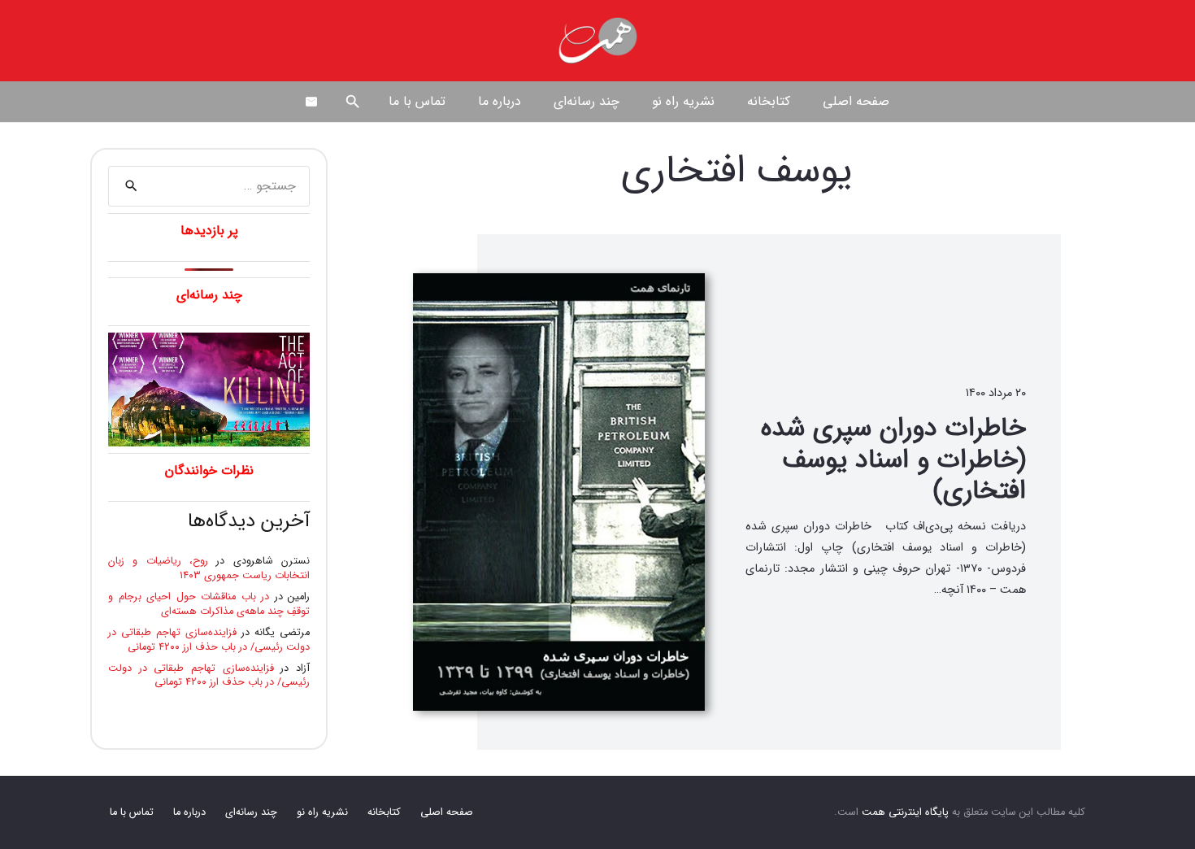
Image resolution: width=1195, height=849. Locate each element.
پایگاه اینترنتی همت (905, 812)
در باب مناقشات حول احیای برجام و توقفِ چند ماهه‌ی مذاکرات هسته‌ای (209, 604)
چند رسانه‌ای (251, 812)
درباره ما (189, 812)
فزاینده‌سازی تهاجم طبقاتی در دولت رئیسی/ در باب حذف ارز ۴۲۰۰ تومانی (209, 640)
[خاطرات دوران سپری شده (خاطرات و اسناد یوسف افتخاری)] (559, 492)
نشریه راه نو (322, 812)
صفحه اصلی (446, 812)
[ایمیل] (311, 102)
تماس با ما (132, 812)
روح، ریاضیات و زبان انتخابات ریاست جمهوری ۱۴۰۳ (209, 568)
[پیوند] (597, 40)
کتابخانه (384, 812)
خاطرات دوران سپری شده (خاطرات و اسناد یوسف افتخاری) (893, 460)
